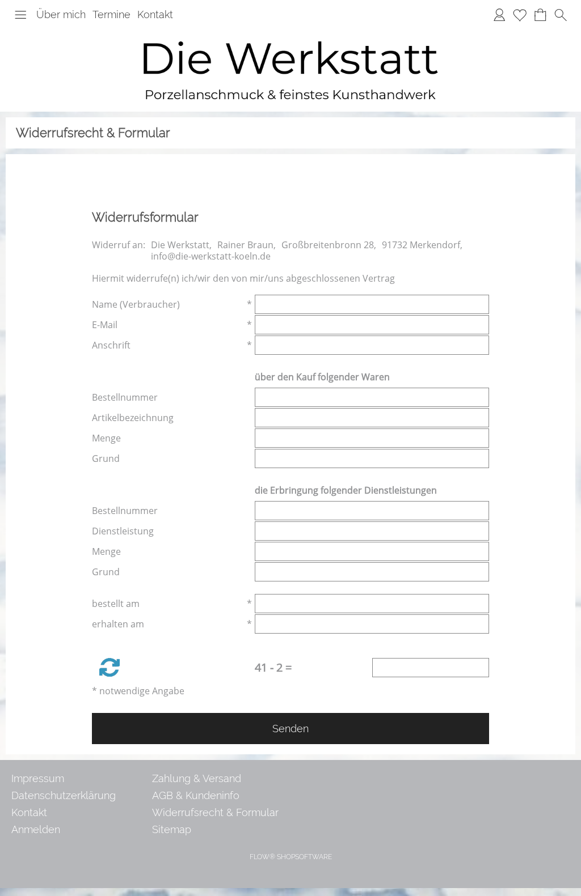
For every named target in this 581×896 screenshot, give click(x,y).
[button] (20, 14)
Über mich (61, 14)
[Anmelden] (499, 14)
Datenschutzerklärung (63, 795)
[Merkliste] (519, 14)
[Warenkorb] (540, 14)
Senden (290, 728)
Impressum (37, 778)
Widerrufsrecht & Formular (215, 812)
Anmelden (35, 829)
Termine (111, 14)
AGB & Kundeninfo (195, 795)
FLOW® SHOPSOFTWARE (291, 857)
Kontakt (155, 14)
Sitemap (171, 829)
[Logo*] (290, 33)
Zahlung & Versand (196, 778)
